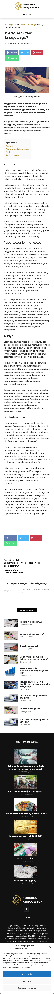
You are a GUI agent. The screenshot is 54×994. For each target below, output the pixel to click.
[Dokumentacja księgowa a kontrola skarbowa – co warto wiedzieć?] (25, 757)
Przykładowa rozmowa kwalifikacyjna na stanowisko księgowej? (35, 684)
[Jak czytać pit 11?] (25, 850)
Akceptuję (27, 974)
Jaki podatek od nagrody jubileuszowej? (26, 813)
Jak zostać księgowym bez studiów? (33, 696)
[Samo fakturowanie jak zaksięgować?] (25, 782)
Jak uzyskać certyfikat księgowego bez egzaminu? (34, 658)
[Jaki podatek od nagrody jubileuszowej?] (25, 805)
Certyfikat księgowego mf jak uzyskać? (35, 720)
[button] (50, 947)
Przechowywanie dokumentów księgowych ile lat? (34, 670)
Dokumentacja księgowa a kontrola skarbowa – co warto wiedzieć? (25, 767)
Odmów (27, 981)
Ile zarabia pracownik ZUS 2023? (25, 836)
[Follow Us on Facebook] (26, 909)
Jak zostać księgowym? (32, 634)
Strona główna (11, 24)
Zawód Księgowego (28, 24)
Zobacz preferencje (27, 988)
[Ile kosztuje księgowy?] (25, 872)
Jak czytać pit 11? (26, 858)
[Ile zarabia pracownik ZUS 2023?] (25, 827)
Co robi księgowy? (13, 572)
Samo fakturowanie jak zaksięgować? (25, 791)
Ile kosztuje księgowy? (31, 622)
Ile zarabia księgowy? (31, 708)
